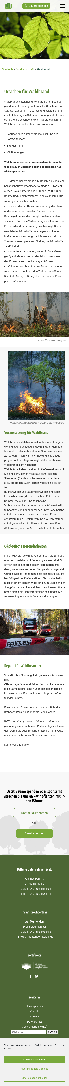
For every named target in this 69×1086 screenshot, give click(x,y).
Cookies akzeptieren (34, 1059)
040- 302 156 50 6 (40, 888)
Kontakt (34, 1011)
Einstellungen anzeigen (34, 1077)
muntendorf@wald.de (40, 936)
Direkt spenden (34, 833)
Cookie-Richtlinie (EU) (34, 1026)
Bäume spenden (38, 5)
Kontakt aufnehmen (34, 813)
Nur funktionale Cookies (34, 1068)
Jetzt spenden (34, 1006)
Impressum (34, 1016)
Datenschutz (34, 1021)
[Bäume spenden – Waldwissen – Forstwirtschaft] (8, 6)
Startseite (7, 69)
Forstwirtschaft (25, 69)
